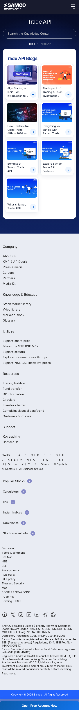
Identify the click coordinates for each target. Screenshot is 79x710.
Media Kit (9, 283)
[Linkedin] (29, 616)
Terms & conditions (13, 552)
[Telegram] (45, 616)
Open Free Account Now (39, 705)
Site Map (7, 557)
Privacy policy (10, 570)
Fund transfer (12, 388)
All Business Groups (31, 468)
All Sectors (8, 468)
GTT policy (8, 579)
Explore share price (16, 341)
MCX (5, 587)
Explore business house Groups (25, 357)
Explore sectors (14, 352)
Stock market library (17, 304)
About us (9, 256)
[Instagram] (21, 616)
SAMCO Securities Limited (17, 625)
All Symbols (60, 464)
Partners (9, 278)
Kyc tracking (11, 436)
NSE (4, 561)
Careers (8, 272)
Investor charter (14, 405)
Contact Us (10, 442)
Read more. (9, 673)
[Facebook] (5, 616)
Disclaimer (8, 548)
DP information (13, 394)
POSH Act (8, 596)
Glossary (9, 320)
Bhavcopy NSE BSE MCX (21, 346)
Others (45, 464)
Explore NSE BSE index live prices (27, 363)
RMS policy (8, 574)
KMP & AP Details (15, 261)
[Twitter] (13, 616)
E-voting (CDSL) (11, 601)
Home (31, 43)
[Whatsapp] (53, 616)
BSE (4, 565)
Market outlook (13, 315)
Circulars (9, 399)
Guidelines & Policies (17, 416)
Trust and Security (13, 583)
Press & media (12, 267)
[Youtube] (37, 616)
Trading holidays (14, 383)
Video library (11, 309)
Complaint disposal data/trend (23, 410)
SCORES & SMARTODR (16, 592)
